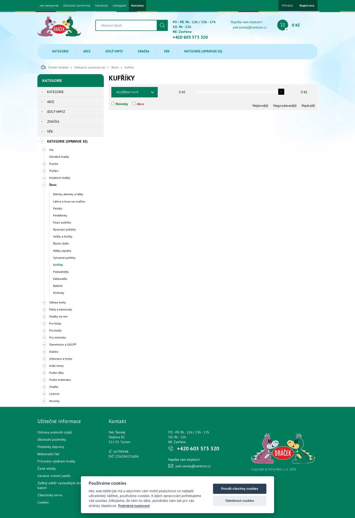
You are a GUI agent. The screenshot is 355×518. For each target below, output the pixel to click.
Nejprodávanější (285, 105)
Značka (143, 51)
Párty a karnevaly (60, 309)
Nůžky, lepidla (62, 250)
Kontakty (137, 5)
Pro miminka (57, 337)
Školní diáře (61, 243)
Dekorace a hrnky (60, 358)
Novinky (54, 401)
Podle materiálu (60, 379)
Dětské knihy (57, 302)
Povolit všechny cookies (239, 488)
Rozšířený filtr (127, 92)
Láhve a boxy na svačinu (69, 201)
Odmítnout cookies (239, 501)
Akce (87, 51)
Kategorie (60, 51)
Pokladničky (61, 271)
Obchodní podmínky (76, 5)
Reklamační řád (48, 454)
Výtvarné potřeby (64, 257)
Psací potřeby (62, 222)
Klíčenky (58, 293)
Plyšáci (53, 171)
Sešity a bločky (62, 236)
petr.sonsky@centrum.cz (249, 27)
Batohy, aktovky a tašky (68, 194)
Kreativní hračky (59, 178)
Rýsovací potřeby (64, 229)
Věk (167, 51)
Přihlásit (287, 5)
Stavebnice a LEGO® (62, 344)
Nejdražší (308, 105)
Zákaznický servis (49, 495)
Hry (51, 149)
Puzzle (53, 163)
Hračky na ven (58, 316)
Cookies (43, 502)
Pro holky (55, 330)
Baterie (58, 286)
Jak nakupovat (49, 5)
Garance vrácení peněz (54, 476)
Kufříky (58, 264)
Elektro (53, 351)
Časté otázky (46, 468)
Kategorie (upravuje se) (203, 51)
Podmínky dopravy (50, 447)
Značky (53, 386)
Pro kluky (55, 323)
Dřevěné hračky (59, 156)
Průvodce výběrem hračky (56, 461)
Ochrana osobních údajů (54, 432)
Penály (57, 208)
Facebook (101, 5)
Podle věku (56, 372)
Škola (115, 67)
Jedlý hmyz (114, 51)
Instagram (119, 5)
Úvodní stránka (58, 67)
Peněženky (60, 215)
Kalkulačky (60, 279)
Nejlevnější (260, 105)
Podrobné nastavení (134, 506)
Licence (54, 394)
